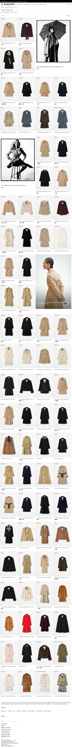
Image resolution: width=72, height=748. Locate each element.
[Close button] (70, 1)
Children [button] (25, 4)
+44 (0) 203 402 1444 (4, 742)
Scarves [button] (37, 4)
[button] (25, 1)
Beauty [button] (44, 4)
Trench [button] (33, 4)
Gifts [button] (30, 4)
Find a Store (4, 724)
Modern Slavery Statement (5, 739)
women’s (19, 702)
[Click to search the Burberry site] (67, 4)
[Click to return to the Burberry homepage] (9, 4)
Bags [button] (41, 4)
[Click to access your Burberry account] (70, 4)
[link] (2, 7)
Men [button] (22, 4)
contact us (10, 742)
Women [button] (18, 4)
